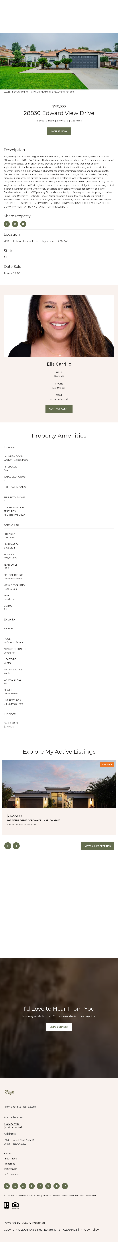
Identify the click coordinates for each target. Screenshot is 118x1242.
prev (7, 845)
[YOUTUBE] (56, 1186)
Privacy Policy (89, 1229)
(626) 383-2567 (59, 387)
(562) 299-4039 (12, 1123)
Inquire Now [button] (59, 131)
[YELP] (15, 1186)
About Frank (10, 1158)
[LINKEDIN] (23, 1186)
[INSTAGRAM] (40, 1186)
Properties (9, 1163)
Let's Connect (11, 1174)
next (16, 845)
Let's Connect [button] (59, 1027)
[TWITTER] (48, 1186)
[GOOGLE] (7, 1186)
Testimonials (10, 1169)
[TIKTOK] (65, 1186)
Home (7, 1153)
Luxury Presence (33, 1222)
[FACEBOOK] (32, 1186)
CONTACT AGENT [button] (59, 408)
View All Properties (98, 846)
